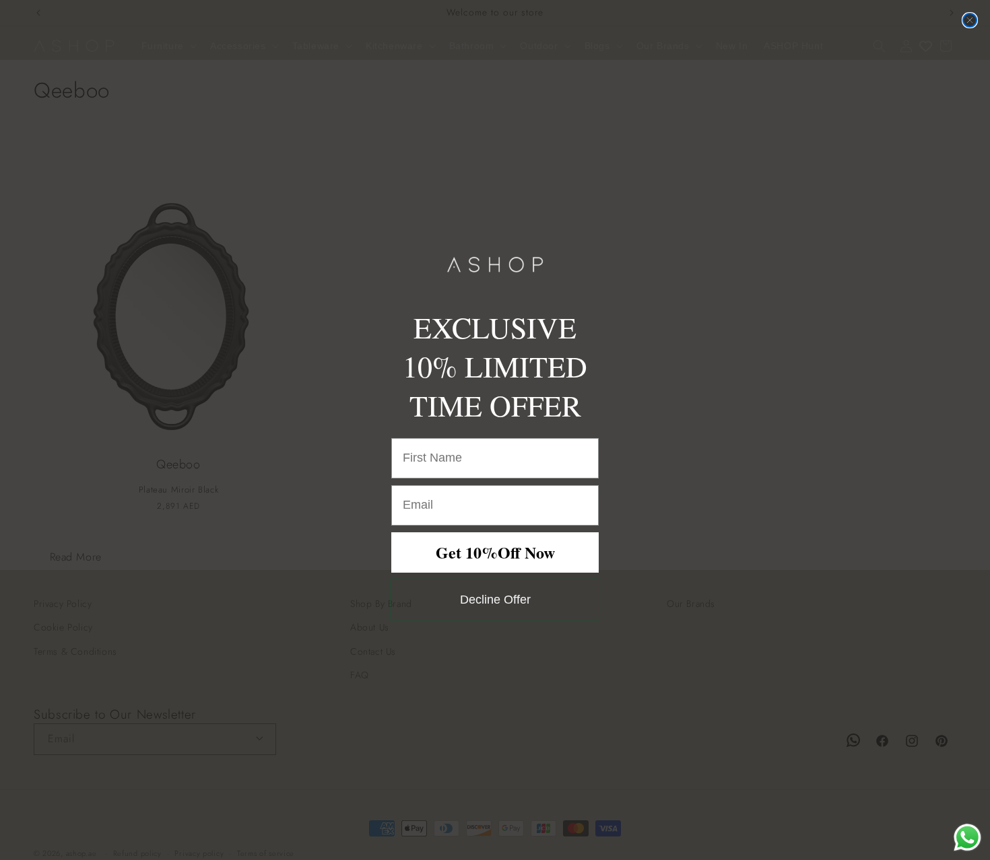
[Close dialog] (970, 20)
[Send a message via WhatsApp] (967, 837)
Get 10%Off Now (495, 552)
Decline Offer (495, 599)
